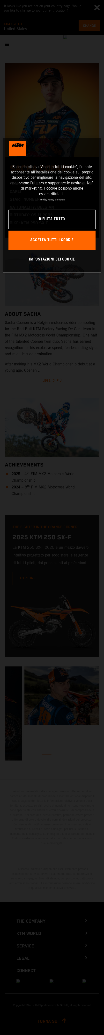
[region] (52, 205)
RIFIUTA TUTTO (52, 219)
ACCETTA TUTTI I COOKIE (52, 240)
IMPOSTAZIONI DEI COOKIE (52, 259)
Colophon (60, 199)
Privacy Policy (47, 199)
